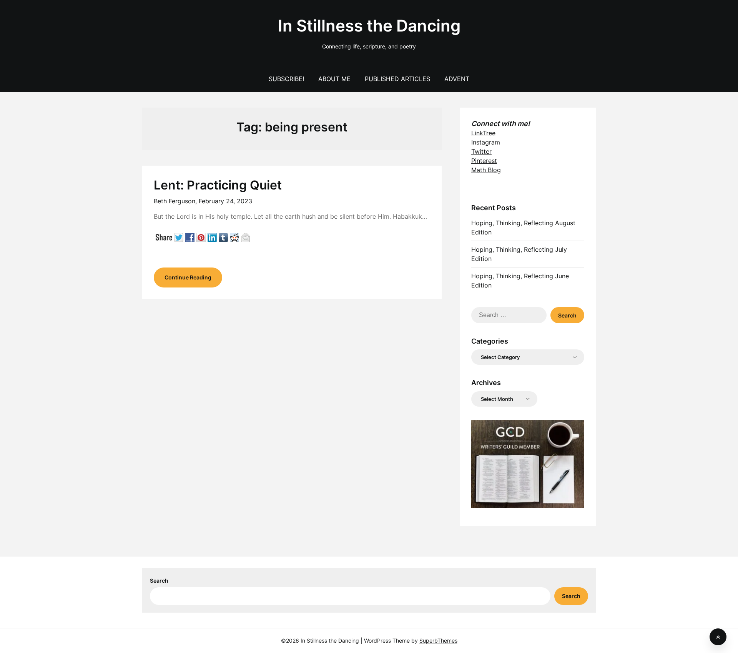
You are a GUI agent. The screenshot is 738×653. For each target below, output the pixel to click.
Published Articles (397, 79)
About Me (334, 79)
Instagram (485, 142)
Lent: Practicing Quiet (218, 185)
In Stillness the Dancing (369, 25)
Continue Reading (188, 277)
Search (159, 580)
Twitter (481, 151)
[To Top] (718, 636)
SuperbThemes (438, 640)
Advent (456, 79)
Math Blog (486, 170)
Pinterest (484, 160)
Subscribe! (286, 79)
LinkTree (483, 133)
